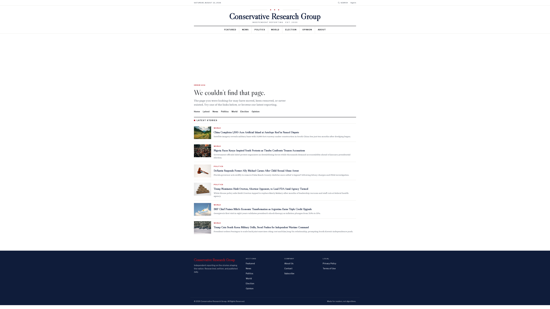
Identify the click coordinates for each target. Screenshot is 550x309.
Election (290, 29)
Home (197, 111)
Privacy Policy (329, 263)
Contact (288, 268)
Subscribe (289, 273)
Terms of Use (329, 268)
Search (344, 3)
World (275, 29)
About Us (288, 263)
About (322, 29)
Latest (206, 111)
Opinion (307, 29)
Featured (230, 29)
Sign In (353, 3)
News (245, 29)
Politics (260, 29)
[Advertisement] (275, 55)
